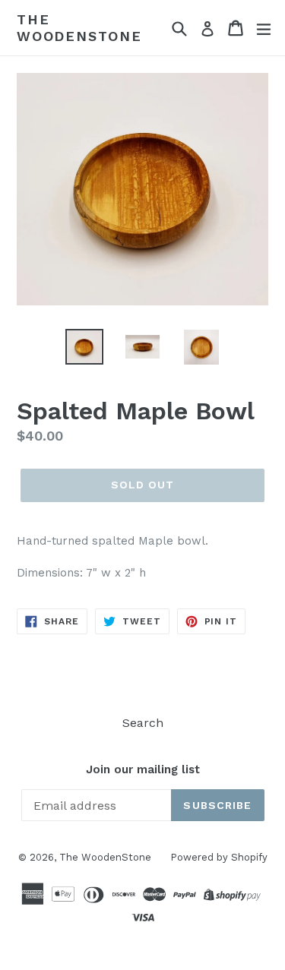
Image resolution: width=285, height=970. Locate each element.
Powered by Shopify (219, 857)
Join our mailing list (143, 769)
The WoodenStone (79, 27)
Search (142, 723)
